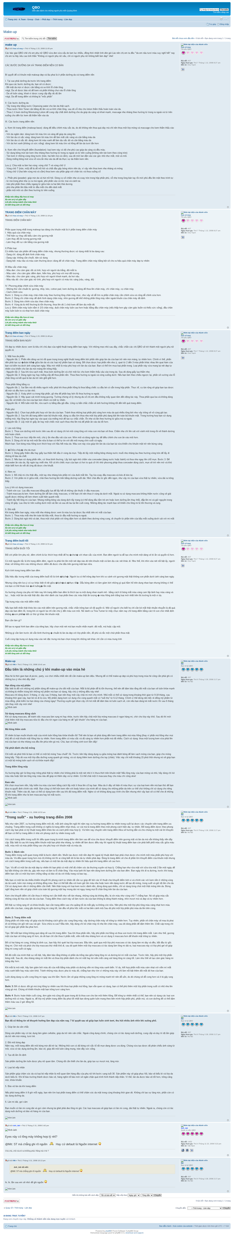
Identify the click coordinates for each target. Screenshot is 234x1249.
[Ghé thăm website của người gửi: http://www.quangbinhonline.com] (182, 1150)
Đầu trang (228, 207)
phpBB (108, 1231)
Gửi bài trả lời (9, 37)
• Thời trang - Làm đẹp (62, 19)
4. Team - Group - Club (29, 19)
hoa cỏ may (18, 48)
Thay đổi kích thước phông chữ (226, 18)
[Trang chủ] (18, 8)
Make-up (10, 32)
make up (11, 44)
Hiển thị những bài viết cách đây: (86, 1195)
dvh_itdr (16, 1125)
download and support (134, 1233)
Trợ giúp (212, 24)
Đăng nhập (224, 24)
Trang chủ (12, 19)
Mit (14, 664)
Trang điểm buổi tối (16, 540)
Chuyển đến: (181, 1208)
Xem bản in (221, 18)
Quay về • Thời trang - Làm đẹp (18, 1208)
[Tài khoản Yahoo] (182, 69)
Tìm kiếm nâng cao (221, 12)
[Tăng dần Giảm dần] (151, 1195)
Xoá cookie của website (183, 1226)
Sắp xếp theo (122, 1195)
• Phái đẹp (45, 19)
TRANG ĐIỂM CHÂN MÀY (20, 212)
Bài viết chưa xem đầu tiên (183, 38)
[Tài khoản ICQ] (187, 1150)
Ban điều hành (165, 1226)
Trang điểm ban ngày (17, 332)
